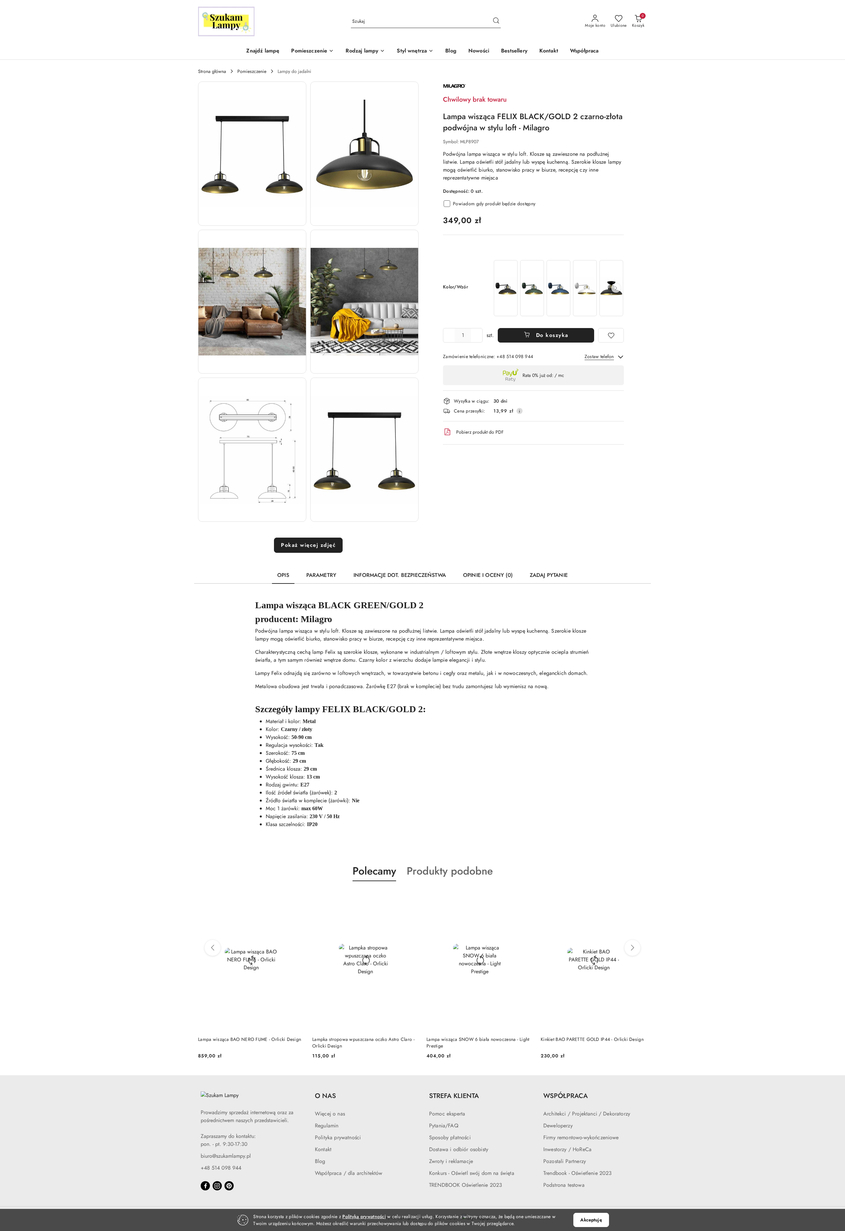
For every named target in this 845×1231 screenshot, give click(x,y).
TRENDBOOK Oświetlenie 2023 (465, 1185)
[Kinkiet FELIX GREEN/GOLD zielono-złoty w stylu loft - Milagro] (532, 288)
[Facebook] (205, 1185)
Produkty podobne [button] (450, 871)
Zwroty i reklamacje (451, 1161)
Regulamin (326, 1125)
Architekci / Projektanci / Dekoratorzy (586, 1113)
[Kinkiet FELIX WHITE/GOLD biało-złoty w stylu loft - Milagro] (584, 288)
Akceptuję (591, 1219)
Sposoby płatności (450, 1137)
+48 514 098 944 (221, 1168)
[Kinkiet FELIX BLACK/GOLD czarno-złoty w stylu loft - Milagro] (505, 288)
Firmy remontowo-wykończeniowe (581, 1137)
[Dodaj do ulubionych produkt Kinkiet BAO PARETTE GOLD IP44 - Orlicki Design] (639, 897)
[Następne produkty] (632, 948)
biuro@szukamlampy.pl (226, 1156)
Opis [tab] (283, 575)
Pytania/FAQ (443, 1125)
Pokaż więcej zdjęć (308, 545)
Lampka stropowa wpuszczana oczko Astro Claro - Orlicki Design (363, 1042)
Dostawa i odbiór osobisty (458, 1149)
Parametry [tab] (321, 575)
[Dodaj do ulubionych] (611, 335)
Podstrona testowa (564, 1185)
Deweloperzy (558, 1125)
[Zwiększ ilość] (477, 335)
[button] (312, 51)
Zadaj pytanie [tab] (549, 575)
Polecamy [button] (374, 871)
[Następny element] (616, 288)
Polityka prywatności (338, 1137)
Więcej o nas (330, 1113)
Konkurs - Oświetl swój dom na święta (471, 1173)
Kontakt (323, 1149)
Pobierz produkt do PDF (480, 432)
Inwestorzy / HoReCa (567, 1149)
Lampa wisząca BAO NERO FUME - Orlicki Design (249, 1039)
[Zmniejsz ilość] (448, 335)
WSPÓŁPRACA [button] (565, 1096)
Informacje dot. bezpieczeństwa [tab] (400, 575)
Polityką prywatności (364, 1216)
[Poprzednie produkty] (213, 948)
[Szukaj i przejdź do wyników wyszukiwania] (496, 21)
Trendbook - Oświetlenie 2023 (577, 1173)
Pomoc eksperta (447, 1113)
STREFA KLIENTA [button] (454, 1096)
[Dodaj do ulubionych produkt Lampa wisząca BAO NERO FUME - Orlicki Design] (297, 897)
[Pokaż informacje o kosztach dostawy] (519, 411)
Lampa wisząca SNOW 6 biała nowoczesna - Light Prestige (477, 1042)
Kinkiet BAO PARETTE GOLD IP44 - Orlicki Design (592, 1039)
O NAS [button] (325, 1096)
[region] (558, 288)
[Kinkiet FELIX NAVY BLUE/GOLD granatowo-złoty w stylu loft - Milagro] (558, 288)
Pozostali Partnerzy (564, 1161)
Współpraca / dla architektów (348, 1173)
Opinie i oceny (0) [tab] (488, 575)
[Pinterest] (229, 1185)
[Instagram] (217, 1185)
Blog (320, 1161)
